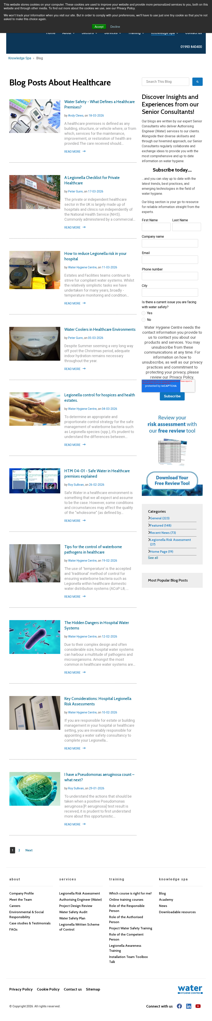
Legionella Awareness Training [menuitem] (125, 948)
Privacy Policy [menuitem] (21, 989)
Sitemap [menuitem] (93, 989)
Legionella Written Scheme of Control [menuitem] (79, 926)
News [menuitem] (163, 906)
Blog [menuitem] (162, 893)
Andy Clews (75, 115)
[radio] (171, 314)
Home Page (161, 552)
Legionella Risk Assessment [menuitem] (79, 893)
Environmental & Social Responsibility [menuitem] (26, 914)
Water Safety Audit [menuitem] (73, 912)
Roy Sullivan (76, 484)
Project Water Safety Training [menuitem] (130, 928)
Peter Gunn (75, 191)
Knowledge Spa (19, 58)
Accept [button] (99, 26)
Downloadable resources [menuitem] (177, 912)
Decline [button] (115, 26)
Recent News (163, 533)
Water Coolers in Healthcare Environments (100, 329)
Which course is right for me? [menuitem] (130, 893)
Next (29, 850)
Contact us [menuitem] (73, 989)
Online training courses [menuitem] (126, 900)
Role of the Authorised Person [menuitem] (126, 919)
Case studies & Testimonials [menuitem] (30, 923)
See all (153, 558)
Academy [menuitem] (166, 900)
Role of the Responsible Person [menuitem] (127, 908)
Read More (72, 151)
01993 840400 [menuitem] (191, 47)
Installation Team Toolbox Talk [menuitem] (128, 959)
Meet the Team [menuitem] (20, 900)
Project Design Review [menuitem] (75, 906)
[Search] (197, 82)
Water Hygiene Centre (82, 267)
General (160, 518)
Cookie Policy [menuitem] (48, 989)
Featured (160, 525)
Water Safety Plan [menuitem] (72, 918)
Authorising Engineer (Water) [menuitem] (80, 900)
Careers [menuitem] (14, 906)
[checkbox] (171, 317)
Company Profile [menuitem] (21, 893)
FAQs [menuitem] (13, 929)
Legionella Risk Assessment (170, 542)
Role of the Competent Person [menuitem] (126, 936)
